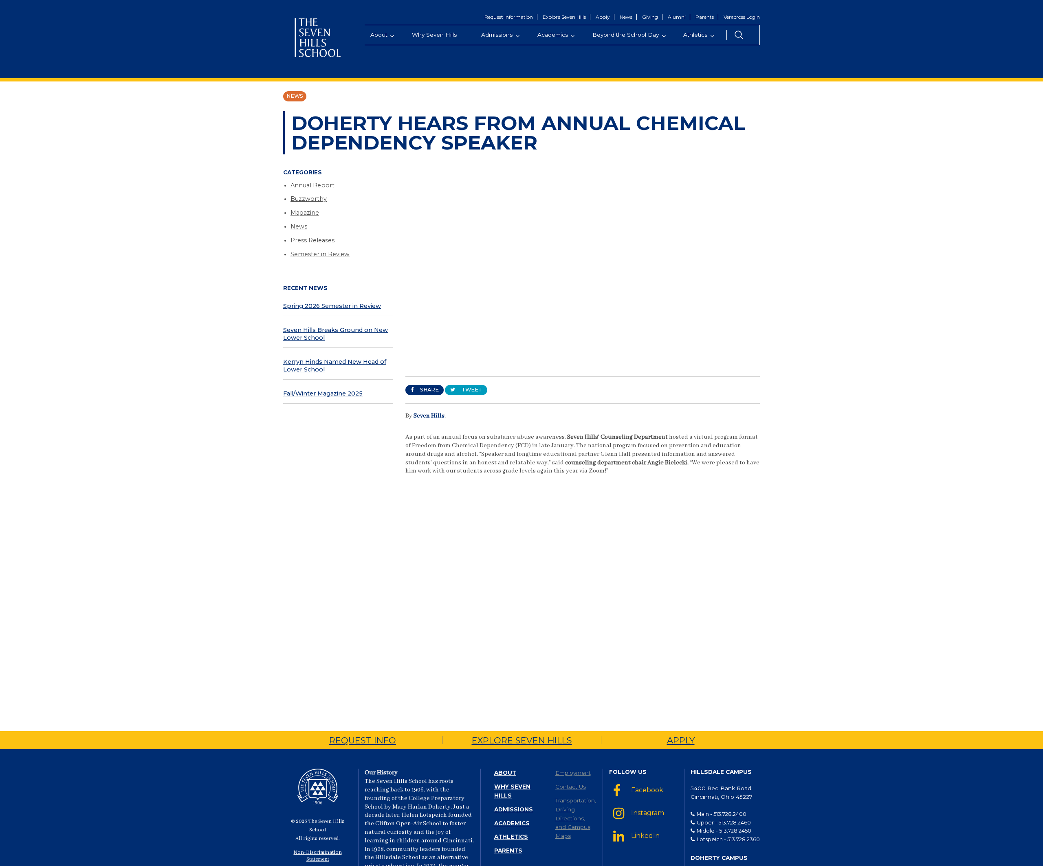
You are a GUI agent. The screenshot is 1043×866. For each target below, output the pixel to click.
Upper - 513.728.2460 (724, 822)
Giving (650, 17)
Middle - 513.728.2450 (724, 830)
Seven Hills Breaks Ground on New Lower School (335, 333)
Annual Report (312, 185)
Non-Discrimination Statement (318, 856)
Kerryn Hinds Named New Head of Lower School (334, 365)
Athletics (511, 836)
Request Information (508, 17)
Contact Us (570, 786)
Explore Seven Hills (564, 17)
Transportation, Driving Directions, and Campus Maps (575, 818)
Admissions (513, 809)
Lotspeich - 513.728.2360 (728, 839)
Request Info (362, 740)
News (626, 17)
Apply (603, 17)
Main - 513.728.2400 (721, 814)
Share (429, 390)
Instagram (647, 813)
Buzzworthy (308, 198)
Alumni (677, 17)
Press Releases (312, 240)
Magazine (304, 212)
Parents (704, 17)
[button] (739, 35)
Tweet (471, 390)
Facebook (647, 790)
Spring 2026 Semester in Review (332, 306)
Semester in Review (320, 254)
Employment (573, 772)
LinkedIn (645, 836)
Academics (512, 823)
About (505, 772)
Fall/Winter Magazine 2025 (323, 393)
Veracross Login (742, 17)
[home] (317, 39)
